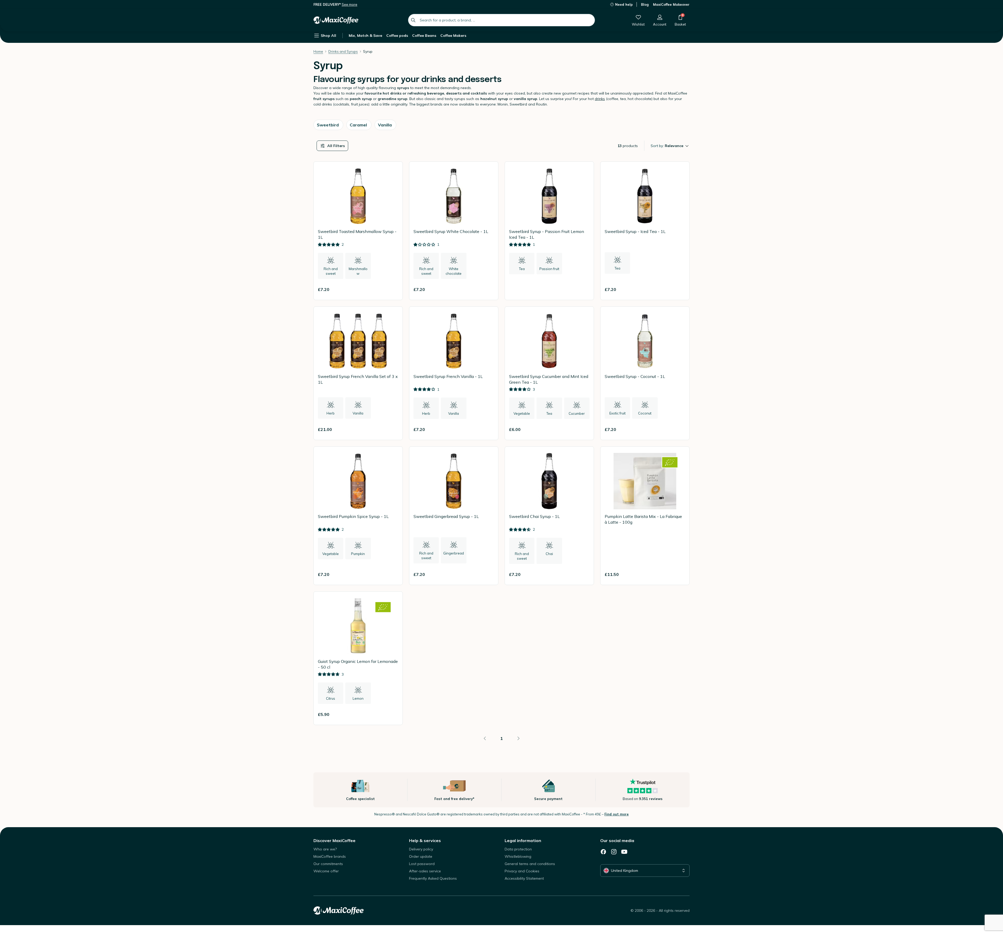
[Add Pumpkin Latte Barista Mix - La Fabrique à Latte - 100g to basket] (679, 574)
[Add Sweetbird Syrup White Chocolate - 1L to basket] (487, 289)
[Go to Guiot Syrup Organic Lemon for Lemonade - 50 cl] (358, 658)
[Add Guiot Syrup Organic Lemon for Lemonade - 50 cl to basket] (392, 714)
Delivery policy (421, 849)
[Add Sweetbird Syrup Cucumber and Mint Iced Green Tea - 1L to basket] (583, 429)
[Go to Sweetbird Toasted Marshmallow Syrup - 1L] (358, 231)
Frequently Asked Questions (433, 878)
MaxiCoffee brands (329, 856)
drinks (600, 98)
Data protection (518, 849)
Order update (420, 856)
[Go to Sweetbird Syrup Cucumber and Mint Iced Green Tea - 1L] (549, 373)
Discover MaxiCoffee (334, 840)
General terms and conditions (530, 863)
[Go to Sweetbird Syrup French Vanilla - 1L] (453, 373)
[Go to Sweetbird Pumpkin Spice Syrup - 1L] (358, 516)
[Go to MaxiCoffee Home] (335, 20)
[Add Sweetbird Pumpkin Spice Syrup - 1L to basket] (392, 574)
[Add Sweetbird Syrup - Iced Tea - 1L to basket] (679, 289)
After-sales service (425, 871)
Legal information (523, 840)
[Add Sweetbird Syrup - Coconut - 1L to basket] (679, 429)
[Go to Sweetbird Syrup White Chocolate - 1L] (453, 231)
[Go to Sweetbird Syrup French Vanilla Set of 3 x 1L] (358, 373)
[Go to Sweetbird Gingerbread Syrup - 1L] (453, 516)
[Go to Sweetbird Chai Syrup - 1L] (549, 516)
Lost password (422, 863)
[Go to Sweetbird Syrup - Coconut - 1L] (644, 373)
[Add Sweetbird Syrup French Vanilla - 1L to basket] (487, 429)
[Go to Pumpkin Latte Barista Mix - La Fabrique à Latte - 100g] (644, 516)
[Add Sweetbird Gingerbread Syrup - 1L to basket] (487, 574)
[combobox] (501, 20)
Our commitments (328, 863)
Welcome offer (326, 871)
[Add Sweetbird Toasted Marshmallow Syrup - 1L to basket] (392, 289)
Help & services (425, 840)
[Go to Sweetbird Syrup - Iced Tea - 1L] (644, 231)
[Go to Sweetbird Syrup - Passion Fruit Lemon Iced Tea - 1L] (549, 231)
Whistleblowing (518, 856)
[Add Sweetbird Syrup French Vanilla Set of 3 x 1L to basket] (392, 429)
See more (349, 4)
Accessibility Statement (524, 878)
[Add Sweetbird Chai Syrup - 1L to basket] (583, 574)
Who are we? (325, 849)
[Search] (413, 20)
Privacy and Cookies (522, 871)
